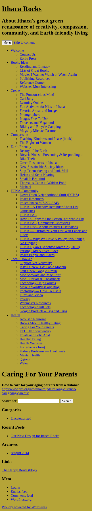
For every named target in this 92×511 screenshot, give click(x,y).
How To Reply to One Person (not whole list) (52, 219)
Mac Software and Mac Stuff (40, 275)
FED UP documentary (35, 331)
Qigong (25, 359)
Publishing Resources (35, 78)
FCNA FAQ (28, 215)
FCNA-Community (24, 191)
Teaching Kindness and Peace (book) (46, 139)
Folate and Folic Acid (35, 335)
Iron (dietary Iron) (32, 347)
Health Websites (31, 343)
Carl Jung (26, 98)
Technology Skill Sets (35, 307)
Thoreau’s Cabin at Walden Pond (43, 183)
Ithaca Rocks (22, 9)
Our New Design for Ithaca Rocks (35, 436)
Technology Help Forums (38, 283)
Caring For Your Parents (37, 327)
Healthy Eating (30, 339)
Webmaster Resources (35, 303)
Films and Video (31, 295)
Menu (7, 42)
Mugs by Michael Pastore (38, 131)
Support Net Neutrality (36, 263)
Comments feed (22, 495)
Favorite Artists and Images (39, 110)
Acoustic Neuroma (33, 319)
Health (15, 315)
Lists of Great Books (34, 70)
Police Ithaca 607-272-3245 (39, 203)
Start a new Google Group (38, 271)
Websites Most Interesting (38, 86)
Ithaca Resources (32, 199)
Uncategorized (21, 418)
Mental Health (30, 355)
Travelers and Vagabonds (37, 123)
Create (15, 90)
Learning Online (31, 102)
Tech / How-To (21, 259)
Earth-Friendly (21, 147)
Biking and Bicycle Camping (40, 127)
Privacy (25, 299)
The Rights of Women (35, 143)
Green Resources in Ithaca (38, 163)
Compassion (19, 135)
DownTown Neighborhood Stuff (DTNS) (49, 195)
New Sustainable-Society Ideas (41, 167)
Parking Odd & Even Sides (39, 251)
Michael (25, 187)
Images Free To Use (34, 119)
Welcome (17, 50)
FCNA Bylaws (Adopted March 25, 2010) (50, 247)
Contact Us (28, 54)
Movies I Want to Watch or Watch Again (48, 74)
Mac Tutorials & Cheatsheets (40, 279)
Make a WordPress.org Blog (40, 287)
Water (24, 363)
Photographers (30, 115)
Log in (15, 487)
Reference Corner (32, 82)
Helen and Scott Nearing (37, 175)
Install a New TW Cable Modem (43, 267)
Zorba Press (28, 58)
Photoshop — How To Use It (40, 291)
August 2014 (20, 453)
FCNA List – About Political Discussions (49, 227)
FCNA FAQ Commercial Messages (45, 223)
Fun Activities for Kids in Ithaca (42, 106)
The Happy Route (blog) (19, 470)
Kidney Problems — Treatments (42, 351)
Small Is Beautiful (32, 179)
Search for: (9, 401)
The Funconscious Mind (37, 94)
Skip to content (24, 42)
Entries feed (19, 491)
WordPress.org (21, 499)
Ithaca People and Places (37, 255)
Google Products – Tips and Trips (43, 311)
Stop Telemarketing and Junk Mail (44, 171)
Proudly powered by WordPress (24, 507)
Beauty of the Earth (33, 151)
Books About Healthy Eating (40, 323)
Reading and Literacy (35, 66)
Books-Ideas (19, 62)
